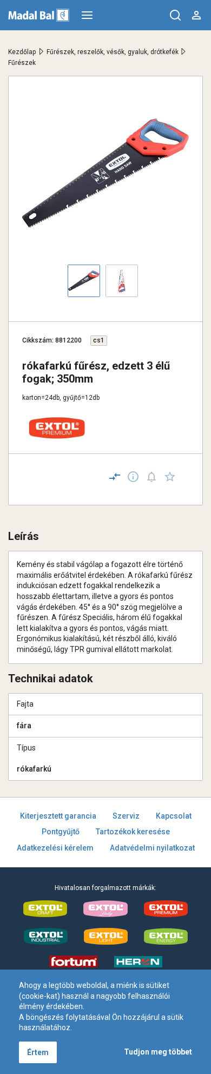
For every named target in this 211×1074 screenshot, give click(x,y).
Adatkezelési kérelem (55, 848)
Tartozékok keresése (133, 831)
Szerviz (126, 816)
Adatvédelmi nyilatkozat (152, 848)
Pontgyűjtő (61, 831)
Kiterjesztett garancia (58, 816)
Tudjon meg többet (158, 1051)
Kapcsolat (174, 816)
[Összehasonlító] (114, 476)
